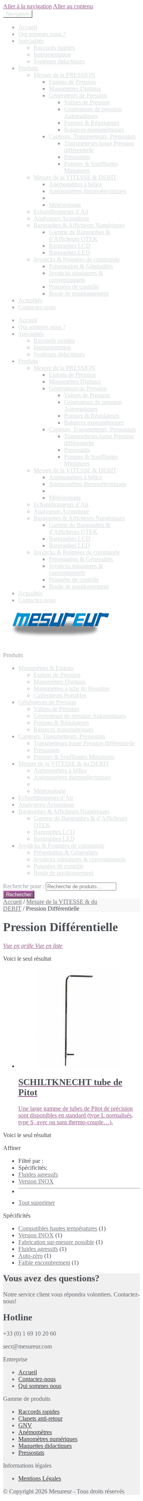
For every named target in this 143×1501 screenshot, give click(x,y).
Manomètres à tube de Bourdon (71, 688)
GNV (25, 1425)
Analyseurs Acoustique (61, 218)
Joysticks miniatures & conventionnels (76, 276)
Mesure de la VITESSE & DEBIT (75, 177)
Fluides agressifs (38, 1174)
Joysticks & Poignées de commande (77, 259)
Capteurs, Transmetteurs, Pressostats (92, 136)
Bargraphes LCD (69, 245)
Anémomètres (35, 1432)
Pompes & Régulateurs (91, 123)
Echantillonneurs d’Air (61, 211)
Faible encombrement (44, 1262)
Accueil (27, 27)
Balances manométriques (94, 129)
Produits (28, 68)
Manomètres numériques (47, 1439)
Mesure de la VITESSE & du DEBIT (63, 763)
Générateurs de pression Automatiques (93, 112)
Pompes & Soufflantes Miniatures (74, 757)
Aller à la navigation (27, 6)
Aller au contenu (73, 6)
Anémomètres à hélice (75, 184)
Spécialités (31, 41)
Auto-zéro (30, 1255)
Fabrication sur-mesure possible (56, 1242)
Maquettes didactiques (45, 1446)
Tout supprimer (36, 1202)
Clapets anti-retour (40, 1418)
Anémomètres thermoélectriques (87, 191)
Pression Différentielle (75, 198)
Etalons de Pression (72, 82)
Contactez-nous (37, 307)
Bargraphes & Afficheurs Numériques (79, 225)
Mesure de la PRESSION (64, 75)
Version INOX (36, 1181)
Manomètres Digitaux (75, 88)
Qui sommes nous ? (42, 34)
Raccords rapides (54, 47)
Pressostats (77, 157)
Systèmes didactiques (59, 61)
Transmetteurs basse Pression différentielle (84, 743)
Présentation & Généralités (81, 266)
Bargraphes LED (69, 252)
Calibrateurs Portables (60, 695)
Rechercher (18, 894)
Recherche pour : (23, 886)
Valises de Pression (87, 102)
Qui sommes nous (39, 1386)
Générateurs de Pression (78, 95)
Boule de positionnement (79, 293)
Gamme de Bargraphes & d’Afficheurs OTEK (79, 235)
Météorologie (65, 204)
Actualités (30, 300)
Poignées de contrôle (74, 286)
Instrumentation (52, 54)
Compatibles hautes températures (57, 1228)
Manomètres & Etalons (46, 668)
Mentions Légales (39, 1478)
